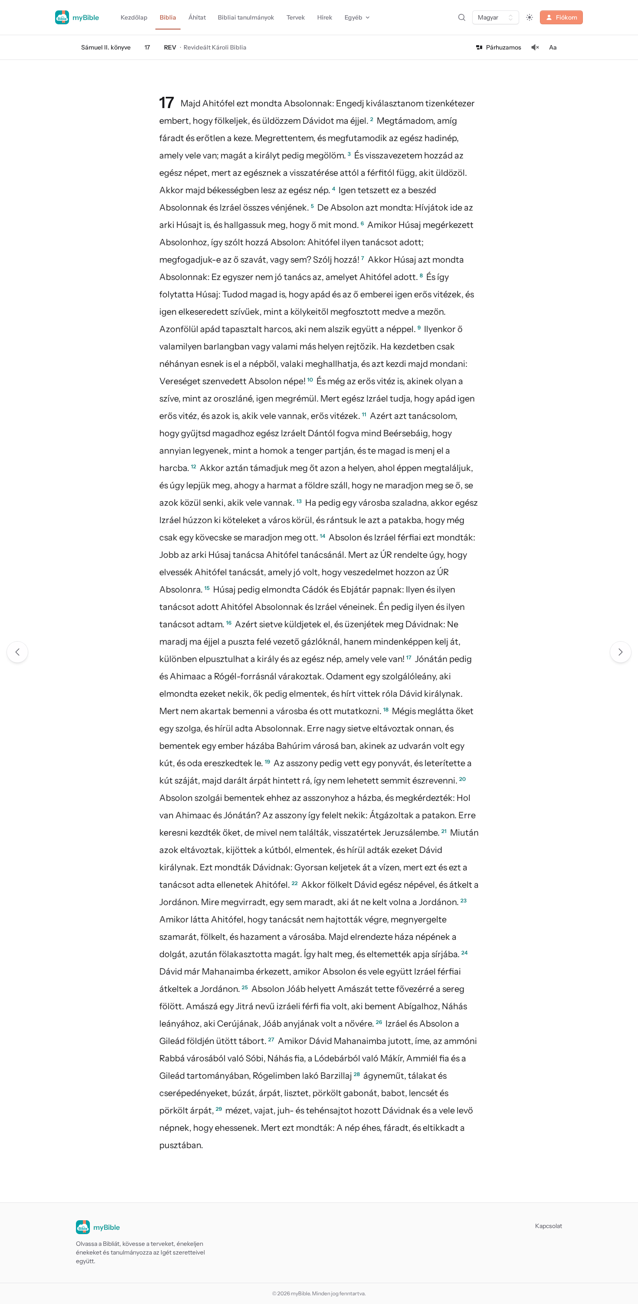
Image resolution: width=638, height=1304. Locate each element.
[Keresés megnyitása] (462, 17)
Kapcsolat (548, 1226)
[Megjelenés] (529, 17)
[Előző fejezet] (17, 652)
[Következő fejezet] (620, 652)
